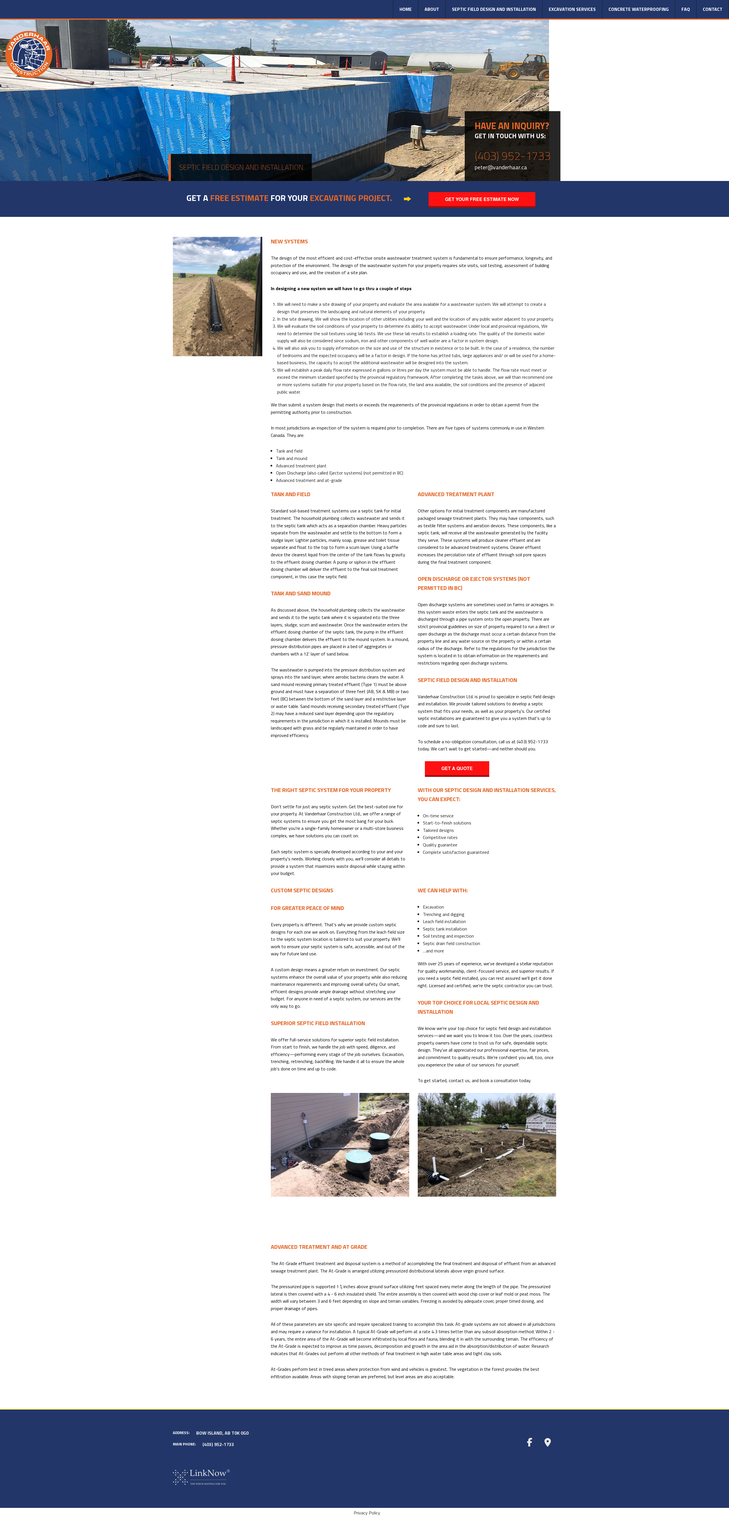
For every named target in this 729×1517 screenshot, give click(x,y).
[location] (547, 1442)
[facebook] (529, 1442)
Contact (712, 9)
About (432, 9)
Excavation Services (572, 9)
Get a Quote (457, 768)
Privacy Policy (367, 1512)
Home (406, 9)
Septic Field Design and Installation (494, 9)
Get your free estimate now (482, 199)
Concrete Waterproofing (639, 9)
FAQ (685, 9)
